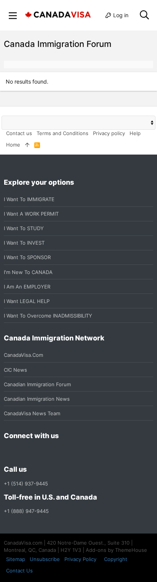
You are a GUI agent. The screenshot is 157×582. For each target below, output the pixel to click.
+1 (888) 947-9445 (26, 511)
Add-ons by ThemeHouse (116, 550)
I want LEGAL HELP (27, 301)
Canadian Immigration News (37, 399)
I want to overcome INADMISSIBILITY (48, 316)
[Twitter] (49, 453)
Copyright (115, 559)
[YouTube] (63, 453)
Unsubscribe (45, 559)
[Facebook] (8, 453)
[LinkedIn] (35, 453)
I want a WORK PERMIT (31, 214)
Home (13, 145)
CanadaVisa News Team (32, 413)
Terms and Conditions (62, 133)
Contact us (19, 133)
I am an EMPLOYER (27, 287)
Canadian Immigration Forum (37, 384)
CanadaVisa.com (23, 355)
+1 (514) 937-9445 (26, 483)
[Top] (27, 144)
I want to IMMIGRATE (29, 199)
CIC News (15, 370)
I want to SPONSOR (27, 257)
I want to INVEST (24, 243)
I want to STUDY (24, 228)
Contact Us (19, 570)
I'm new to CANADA (28, 272)
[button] (13, 15)
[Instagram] (22, 453)
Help (135, 133)
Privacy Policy (80, 559)
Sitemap (15, 559)
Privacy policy (109, 133)
